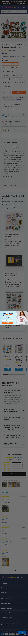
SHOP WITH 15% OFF (7, 322)
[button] (22, 632)
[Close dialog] (27, 311)
